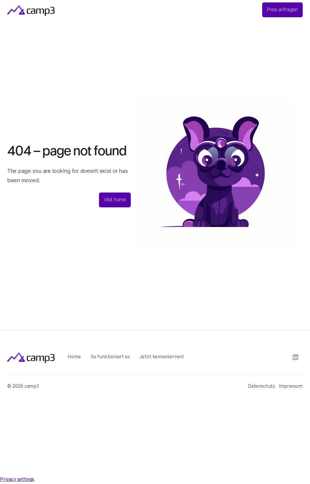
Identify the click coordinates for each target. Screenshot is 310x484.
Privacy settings (17, 480)
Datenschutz (261, 387)
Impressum (291, 387)
